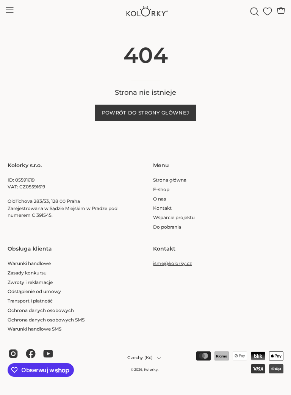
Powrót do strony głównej (145, 113)
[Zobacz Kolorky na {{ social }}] (13, 353)
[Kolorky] (145, 11)
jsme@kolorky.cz (172, 263)
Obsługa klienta (30, 249)
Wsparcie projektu (174, 217)
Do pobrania (167, 226)
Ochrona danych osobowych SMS (46, 319)
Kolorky (151, 369)
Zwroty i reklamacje (30, 282)
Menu (161, 165)
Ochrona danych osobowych (41, 310)
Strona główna (169, 180)
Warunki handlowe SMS (34, 329)
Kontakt (162, 208)
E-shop (161, 189)
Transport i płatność (30, 301)
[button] (254, 11)
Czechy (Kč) (140, 357)
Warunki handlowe (29, 263)
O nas (159, 198)
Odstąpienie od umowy (34, 291)
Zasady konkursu (27, 272)
